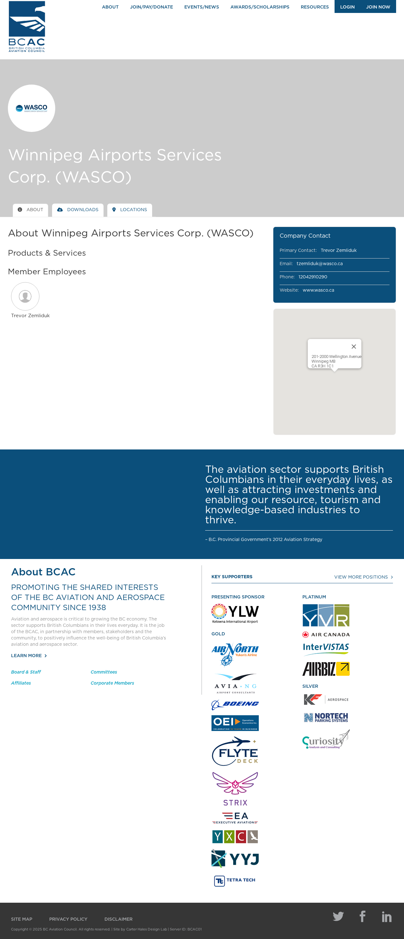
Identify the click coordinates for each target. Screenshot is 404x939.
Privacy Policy (68, 919)
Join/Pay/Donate (151, 7)
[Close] (353, 346)
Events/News (201, 7)
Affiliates (21, 683)
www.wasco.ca (318, 290)
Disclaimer (118, 919)
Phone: (287, 277)
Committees (104, 672)
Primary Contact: (298, 250)
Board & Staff (26, 672)
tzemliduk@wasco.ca (320, 264)
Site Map (21, 919)
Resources (315, 7)
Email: (286, 264)
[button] (30, 296)
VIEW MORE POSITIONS (361, 577)
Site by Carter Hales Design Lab (140, 929)
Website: (289, 290)
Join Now (378, 7)
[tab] (30, 210)
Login (347, 7)
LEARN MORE (26, 656)
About (110, 7)
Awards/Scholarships (259, 7)
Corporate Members (112, 683)
